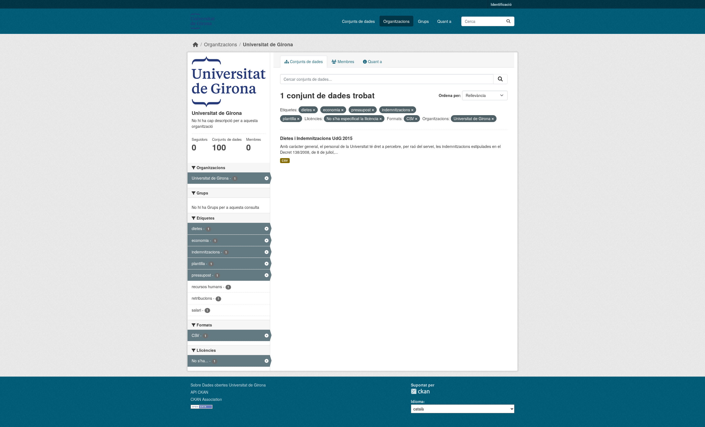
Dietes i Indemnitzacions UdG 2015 (316, 138)
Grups (423, 21)
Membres (345, 61)
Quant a (444, 21)
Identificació (501, 4)
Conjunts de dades (358, 21)
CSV (285, 160)
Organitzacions (396, 21)
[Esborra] (314, 110)
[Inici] (195, 44)
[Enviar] (508, 21)
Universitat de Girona (268, 44)
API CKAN (199, 392)
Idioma (417, 401)
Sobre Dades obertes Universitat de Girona (228, 385)
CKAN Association (206, 399)
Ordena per (449, 95)
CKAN (420, 391)
